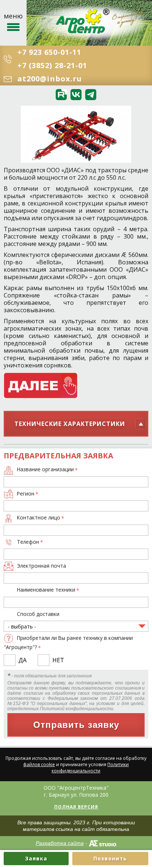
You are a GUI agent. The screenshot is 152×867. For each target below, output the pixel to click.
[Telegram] (90, 94)
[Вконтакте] (76, 94)
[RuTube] (61, 94)
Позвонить (110, 858)
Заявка (36, 858)
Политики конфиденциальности (90, 767)
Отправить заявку (76, 725)
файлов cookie (39, 764)
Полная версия (76, 807)
